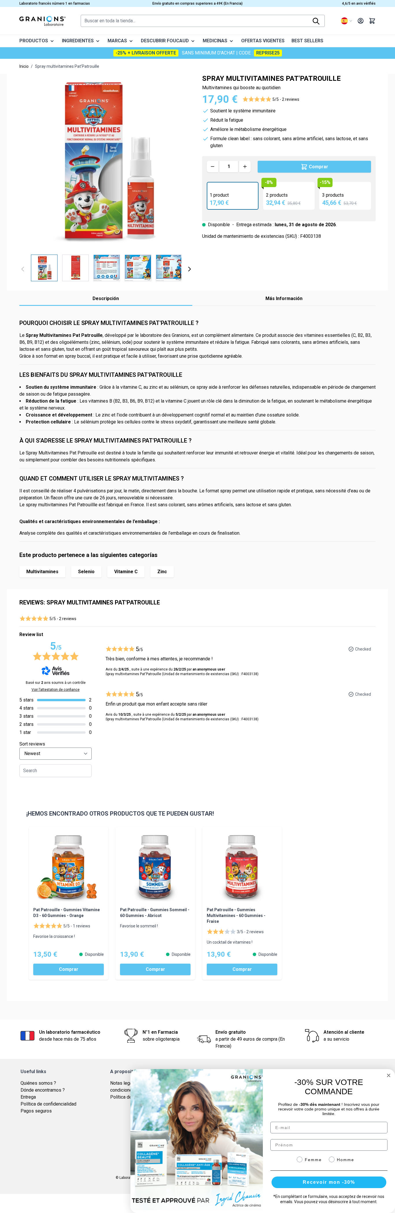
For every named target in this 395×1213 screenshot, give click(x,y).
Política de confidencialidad (48, 1104)
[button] (270, 99)
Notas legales (124, 1083)
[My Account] (360, 20)
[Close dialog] (388, 1075)
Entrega (28, 1097)
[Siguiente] (189, 269)
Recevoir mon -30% (329, 1182)
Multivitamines (42, 571)
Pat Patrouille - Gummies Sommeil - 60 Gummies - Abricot (154, 912)
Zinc (162, 571)
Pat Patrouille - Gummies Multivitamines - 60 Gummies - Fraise (236, 915)
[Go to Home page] (42, 20)
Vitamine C (126, 571)
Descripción (106, 298)
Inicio (24, 66)
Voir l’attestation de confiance (56, 690)
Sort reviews (32, 744)
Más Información (283, 298)
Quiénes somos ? (38, 1083)
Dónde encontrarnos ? (43, 1090)
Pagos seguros (36, 1111)
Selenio (86, 571)
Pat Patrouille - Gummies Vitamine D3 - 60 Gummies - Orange (66, 912)
